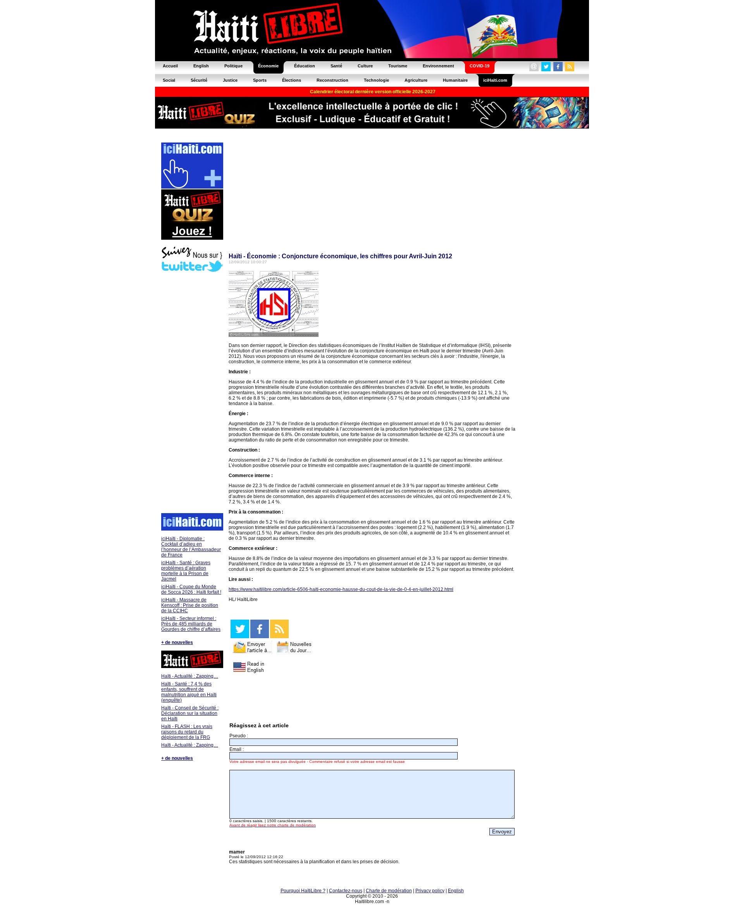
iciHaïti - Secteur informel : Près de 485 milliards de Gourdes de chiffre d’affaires (190, 624)
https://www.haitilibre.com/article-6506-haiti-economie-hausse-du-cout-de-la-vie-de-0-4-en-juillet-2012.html (341, 589)
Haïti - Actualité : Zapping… (189, 676)
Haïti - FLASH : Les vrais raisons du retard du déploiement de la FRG (186, 732)
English (456, 890)
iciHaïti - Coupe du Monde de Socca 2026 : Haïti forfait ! (191, 589)
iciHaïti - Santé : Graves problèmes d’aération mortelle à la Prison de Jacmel (185, 571)
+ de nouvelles (177, 642)
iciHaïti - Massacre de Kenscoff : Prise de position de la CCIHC (189, 605)
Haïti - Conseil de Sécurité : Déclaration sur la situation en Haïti (190, 713)
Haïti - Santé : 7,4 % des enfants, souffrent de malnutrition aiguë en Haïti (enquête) (189, 692)
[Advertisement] (191, 393)
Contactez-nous (345, 890)
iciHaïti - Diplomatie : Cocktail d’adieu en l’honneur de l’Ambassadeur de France (191, 547)
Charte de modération (389, 890)
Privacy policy (429, 890)
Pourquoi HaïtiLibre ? (303, 890)
